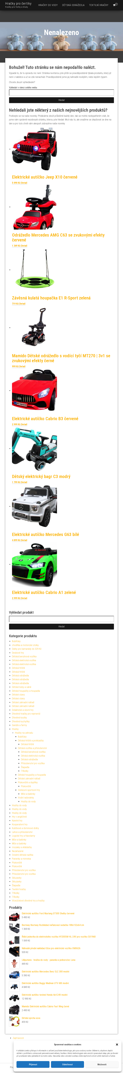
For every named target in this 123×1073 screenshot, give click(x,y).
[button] (117, 1044)
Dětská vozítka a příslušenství (32, 748)
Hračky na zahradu (24, 732)
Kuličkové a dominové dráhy (25, 828)
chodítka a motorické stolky (25, 645)
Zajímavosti (18, 1038)
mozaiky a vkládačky (22, 847)
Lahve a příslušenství (22, 832)
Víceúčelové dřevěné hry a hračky (28, 900)
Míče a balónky (28, 793)
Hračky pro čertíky (18, 3)
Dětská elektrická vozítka (24, 660)
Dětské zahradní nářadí (23, 702)
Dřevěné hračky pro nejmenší (26, 713)
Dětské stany (18, 694)
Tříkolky (24, 771)
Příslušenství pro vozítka (33, 763)
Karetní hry (17, 820)
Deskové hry (18, 652)
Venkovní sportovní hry (29, 790)
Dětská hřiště (18, 668)
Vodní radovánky (26, 797)
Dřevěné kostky (19, 717)
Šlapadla (25, 767)
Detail (24, 182)
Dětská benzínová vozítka (24, 656)
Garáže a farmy (19, 725)
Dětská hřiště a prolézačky (31, 740)
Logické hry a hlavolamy (23, 835)
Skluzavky (16, 877)
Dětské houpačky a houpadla (26, 690)
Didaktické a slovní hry (22, 710)
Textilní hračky (98, 5)
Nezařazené (17, 851)
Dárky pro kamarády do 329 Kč (27, 648)
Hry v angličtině (19, 816)
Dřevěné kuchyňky (21, 721)
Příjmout (33, 1064)
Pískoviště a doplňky (28, 782)
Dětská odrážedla (73, 5)
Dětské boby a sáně (21, 687)
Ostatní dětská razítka (22, 854)
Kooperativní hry (19, 824)
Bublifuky (16, 641)
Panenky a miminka (21, 858)
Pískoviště (26, 786)
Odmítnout (67, 1064)
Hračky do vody (48, 5)
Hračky (15, 729)
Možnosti (102, 1064)
